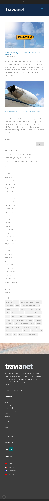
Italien (8, 313)
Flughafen (9, 309)
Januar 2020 (9, 195)
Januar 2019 (9, 233)
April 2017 (8, 292)
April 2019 (8, 226)
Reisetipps (38, 320)
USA (15, 334)
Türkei (34, 331)
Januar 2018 (9, 268)
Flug (38, 306)
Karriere (7, 413)
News (7, 419)
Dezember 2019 (10, 198)
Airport (16, 302)
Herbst (16, 309)
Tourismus (36, 327)
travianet (19, 331)
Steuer (32, 324)
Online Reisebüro (29, 316)
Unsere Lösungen (11, 411)
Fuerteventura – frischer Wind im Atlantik (19, 154)
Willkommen (9, 403)
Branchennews (10, 57)
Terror (8, 327)
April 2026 (8, 177)
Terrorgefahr (16, 327)
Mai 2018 (8, 254)
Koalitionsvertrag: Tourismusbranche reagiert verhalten (22, 53)
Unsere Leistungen (11, 408)
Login (7, 422)
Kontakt (7, 416)
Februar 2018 (9, 265)
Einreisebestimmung (28, 306)
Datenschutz (10, 306)
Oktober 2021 (10, 184)
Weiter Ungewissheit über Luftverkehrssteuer (22, 112)
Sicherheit (24, 324)
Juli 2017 (8, 286)
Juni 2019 (8, 219)
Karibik (21, 313)
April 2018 (8, 258)
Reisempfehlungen (18, 320)
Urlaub (40, 331)
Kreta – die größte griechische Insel (17, 158)
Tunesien (27, 331)
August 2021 (9, 188)
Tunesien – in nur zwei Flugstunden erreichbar (21, 161)
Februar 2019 (9, 230)
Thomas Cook (26, 327)
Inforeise (37, 309)
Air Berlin (9, 302)
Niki (20, 316)
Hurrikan (30, 309)
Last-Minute (29, 313)
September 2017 (11, 282)
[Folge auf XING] (11, 449)
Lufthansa (38, 313)
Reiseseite (29, 320)
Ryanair (16, 324)
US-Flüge (8, 334)
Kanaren (14, 313)
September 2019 (11, 209)
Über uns (8, 405)
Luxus (7, 316)
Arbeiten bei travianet (27, 302)
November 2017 (10, 275)
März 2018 (8, 261)
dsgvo (17, 306)
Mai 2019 (8, 223)
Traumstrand (10, 331)
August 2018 (9, 244)
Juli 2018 (8, 247)
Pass (38, 316)
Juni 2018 (8, 251)
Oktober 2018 (10, 237)
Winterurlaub (23, 334)
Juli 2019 (8, 216)
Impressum (9, 434)
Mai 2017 (8, 289)
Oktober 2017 (10, 278)
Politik (8, 320)
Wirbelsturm (33, 334)
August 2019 (9, 212)
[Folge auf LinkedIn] (7, 449)
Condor (38, 302)
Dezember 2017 (10, 272)
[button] (4, 497)
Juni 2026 (8, 174)
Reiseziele (9, 324)
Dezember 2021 (10, 181)
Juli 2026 (8, 170)
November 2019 (10, 202)
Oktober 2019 (10, 205)
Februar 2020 (9, 191)
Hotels (23, 309)
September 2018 (11, 240)
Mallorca (14, 316)
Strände (38, 324)
